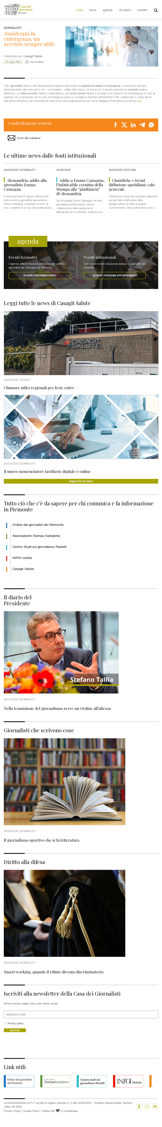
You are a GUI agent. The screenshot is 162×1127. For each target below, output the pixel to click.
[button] (156, 1081)
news (79, 10)
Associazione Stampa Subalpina (36, 536)
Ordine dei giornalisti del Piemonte (38, 525)
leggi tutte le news (81, 481)
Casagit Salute (23, 569)
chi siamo (125, 10)
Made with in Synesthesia (60, 1111)
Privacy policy (16, 1023)
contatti (142, 10)
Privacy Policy (12, 1111)
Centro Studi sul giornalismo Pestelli (39, 547)
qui (139, 100)
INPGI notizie (22, 558)
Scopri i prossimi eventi (39, 275)
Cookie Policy (31, 1111)
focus (92, 10)
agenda (107, 10)
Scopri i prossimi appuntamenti (115, 275)
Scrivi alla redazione (29, 138)
